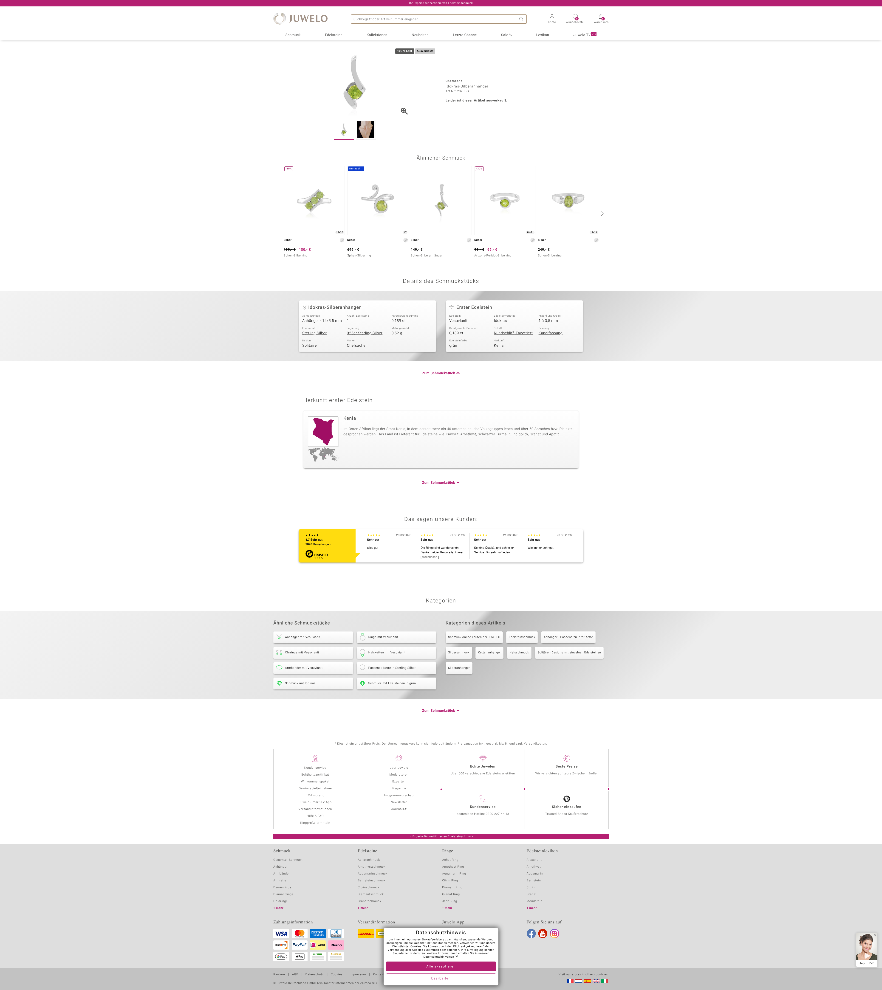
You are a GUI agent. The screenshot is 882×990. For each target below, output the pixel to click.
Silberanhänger (459, 668)
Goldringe (280, 901)
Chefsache (356, 345)
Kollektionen (377, 35)
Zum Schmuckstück (438, 373)
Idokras (500, 320)
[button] (552, 19)
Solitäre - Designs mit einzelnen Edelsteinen (569, 652)
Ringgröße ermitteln (315, 823)
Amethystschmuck (372, 867)
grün (453, 345)
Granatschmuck (370, 901)
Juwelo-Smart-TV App (315, 802)
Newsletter (399, 802)
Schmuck (293, 35)
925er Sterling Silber (364, 333)
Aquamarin (535, 874)
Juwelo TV (585, 35)
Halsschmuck (519, 652)
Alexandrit (534, 860)
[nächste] (601, 213)
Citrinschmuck (368, 887)
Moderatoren (399, 775)
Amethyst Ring (453, 867)
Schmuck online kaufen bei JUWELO (474, 637)
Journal (397, 809)
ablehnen (453, 950)
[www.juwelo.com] (596, 981)
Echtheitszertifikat (315, 775)
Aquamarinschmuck (373, 874)
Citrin (531, 887)
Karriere (279, 975)
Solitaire (309, 345)
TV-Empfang (315, 795)
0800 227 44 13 (497, 814)
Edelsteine (333, 35)
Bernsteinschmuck (372, 880)
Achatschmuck (369, 860)
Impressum (358, 975)
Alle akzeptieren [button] (441, 966)
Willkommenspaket (315, 781)
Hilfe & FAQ (315, 816)
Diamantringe (283, 894)
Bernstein (534, 880)
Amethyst (534, 867)
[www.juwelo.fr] (570, 981)
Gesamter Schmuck (287, 860)
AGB (295, 975)
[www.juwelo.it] (604, 981)
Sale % (506, 35)
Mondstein (535, 901)
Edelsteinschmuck (522, 637)
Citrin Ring (450, 880)
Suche (522, 19)
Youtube (542, 933)
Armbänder (281, 874)
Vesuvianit (458, 320)
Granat (532, 894)
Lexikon (542, 35)
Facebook (531, 933)
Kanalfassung (551, 333)
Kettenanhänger (489, 652)
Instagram (554, 933)
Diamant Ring (452, 887)
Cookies (336, 975)
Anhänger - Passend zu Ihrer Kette (568, 637)
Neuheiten (420, 35)
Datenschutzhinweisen (438, 957)
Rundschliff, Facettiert (513, 333)
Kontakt (378, 975)
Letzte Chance (465, 35)
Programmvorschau (399, 795)
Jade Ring (449, 901)
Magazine (399, 788)
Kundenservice (315, 768)
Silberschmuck (458, 652)
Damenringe (282, 887)
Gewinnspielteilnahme (315, 788)
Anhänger (280, 867)
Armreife (279, 880)
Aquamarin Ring (454, 874)
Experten (399, 781)
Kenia (499, 345)
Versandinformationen (315, 809)
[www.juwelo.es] (587, 981)
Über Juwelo (399, 768)
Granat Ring (451, 894)
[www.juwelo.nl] (578, 981)
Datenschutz (314, 975)
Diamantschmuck (371, 894)
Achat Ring (450, 860)
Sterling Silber (314, 333)
